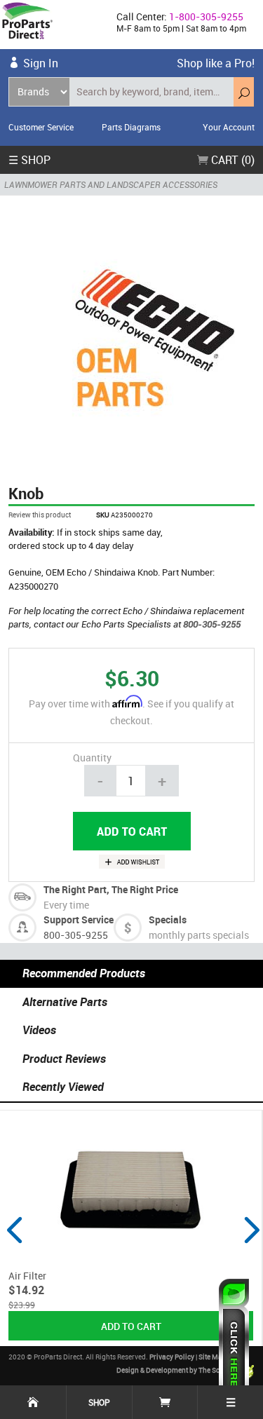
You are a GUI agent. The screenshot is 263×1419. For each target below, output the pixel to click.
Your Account (229, 127)
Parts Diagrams (131, 127)
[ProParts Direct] (52, 24)
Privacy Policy (171, 1357)
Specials (168, 919)
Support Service (78, 919)
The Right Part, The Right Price (110, 889)
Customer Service (41, 127)
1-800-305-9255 (206, 16)
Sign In (40, 63)
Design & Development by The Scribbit (177, 1371)
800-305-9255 (212, 624)
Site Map (212, 1357)
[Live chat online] (234, 1342)
